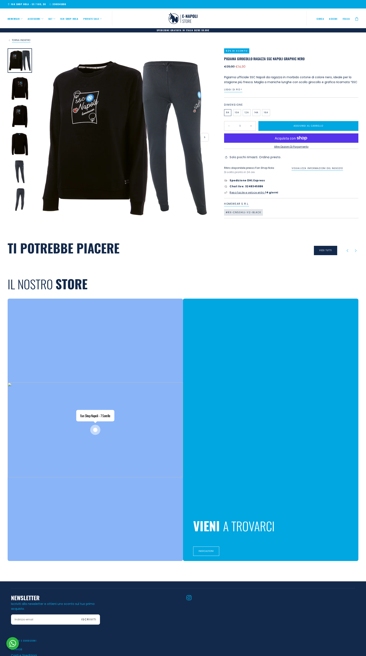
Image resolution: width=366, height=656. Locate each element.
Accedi (333, 18)
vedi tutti (325, 250)
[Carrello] (356, 19)
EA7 (50, 18)
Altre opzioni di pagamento (291, 146)
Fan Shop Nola (69, 18)
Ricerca (16, 649)
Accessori (34, 18)
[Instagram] (188, 597)
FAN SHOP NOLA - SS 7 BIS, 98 (28, 4)
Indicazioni (206, 551)
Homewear (14, 18)
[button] (320, 18)
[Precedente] (347, 250)
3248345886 (59, 4)
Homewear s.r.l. (236, 204)
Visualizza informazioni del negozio (317, 168)
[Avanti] (355, 250)
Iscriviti (88, 619)
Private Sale (91, 18)
